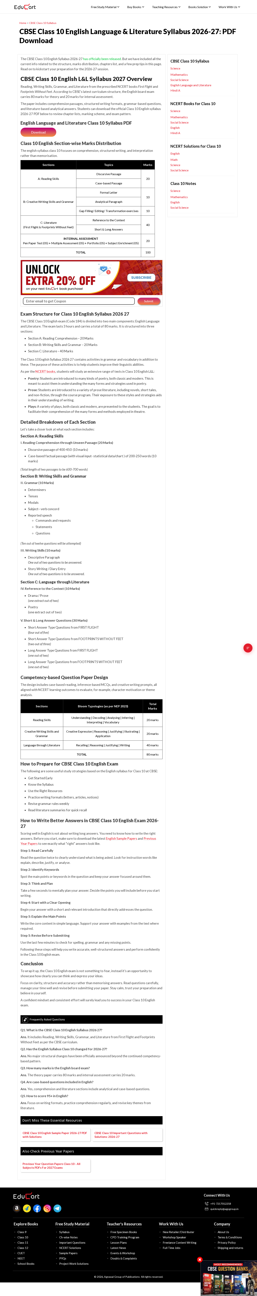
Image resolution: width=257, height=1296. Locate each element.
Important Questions (72, 1242)
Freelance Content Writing (179, 1242)
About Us (223, 1232)
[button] (105, 6)
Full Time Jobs (171, 1247)
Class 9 (22, 1232)
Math (174, 159)
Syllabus (64, 1232)
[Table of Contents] (247, 648)
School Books (25, 1263)
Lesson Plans (118, 1242)
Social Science (179, 80)
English (175, 127)
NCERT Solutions (70, 1247)
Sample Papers (68, 1253)
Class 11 (22, 1242)
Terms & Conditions (230, 1237)
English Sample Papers (121, 838)
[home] (25, 7)
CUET (21, 1253)
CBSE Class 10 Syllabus (42, 22)
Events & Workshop (122, 1253)
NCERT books (45, 371)
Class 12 (22, 1247)
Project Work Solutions (74, 1263)
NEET (21, 1258)
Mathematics (179, 74)
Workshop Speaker (174, 1237)
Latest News (118, 1247)
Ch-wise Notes (68, 1237)
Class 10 (22, 1237)
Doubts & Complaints (123, 1258)
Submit (148, 301)
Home (22, 22)
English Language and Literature (190, 85)
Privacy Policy (227, 1242)
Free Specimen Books (123, 1232)
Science (175, 68)
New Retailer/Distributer (178, 1232)
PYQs (62, 1258)
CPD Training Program (124, 1237)
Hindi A (175, 90)
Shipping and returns (230, 1247)
